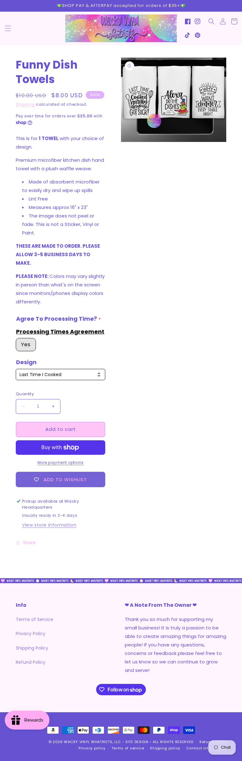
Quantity (25, 394)
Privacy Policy (30, 633)
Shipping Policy (32, 648)
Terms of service (128, 748)
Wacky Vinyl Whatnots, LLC (92, 741)
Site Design (136, 741)
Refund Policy (30, 662)
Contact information (206, 748)
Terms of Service (34, 619)
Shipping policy (165, 748)
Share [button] (29, 542)
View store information (49, 525)
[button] (8, 28)
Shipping (25, 104)
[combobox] (60, 374)
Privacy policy (92, 748)
